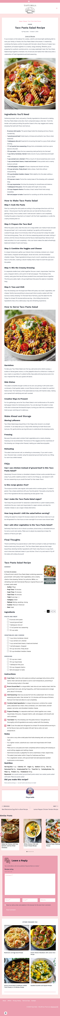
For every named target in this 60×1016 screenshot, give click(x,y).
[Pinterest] (28, 1)
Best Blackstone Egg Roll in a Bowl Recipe (15, 808)
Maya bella (26, 31)
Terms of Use (26, 1000)
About (4, 1000)
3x (54, 611)
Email (25, 900)
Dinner (30, 24)
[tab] (26, 851)
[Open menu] (56, 8)
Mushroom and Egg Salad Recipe (13, 952)
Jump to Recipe (30, 36)
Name (7, 900)
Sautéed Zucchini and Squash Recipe (41, 985)
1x (48, 611)
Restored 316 (54, 1007)
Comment (9, 875)
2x (51, 611)
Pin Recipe (49, 579)
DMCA (9, 1000)
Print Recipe (50, 582)
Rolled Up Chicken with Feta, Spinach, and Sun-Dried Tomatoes (10, 845)
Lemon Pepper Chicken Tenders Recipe (46, 808)
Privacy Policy (17, 1000)
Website (43, 900)
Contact (33, 1000)
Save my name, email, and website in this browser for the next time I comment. (28, 905)
